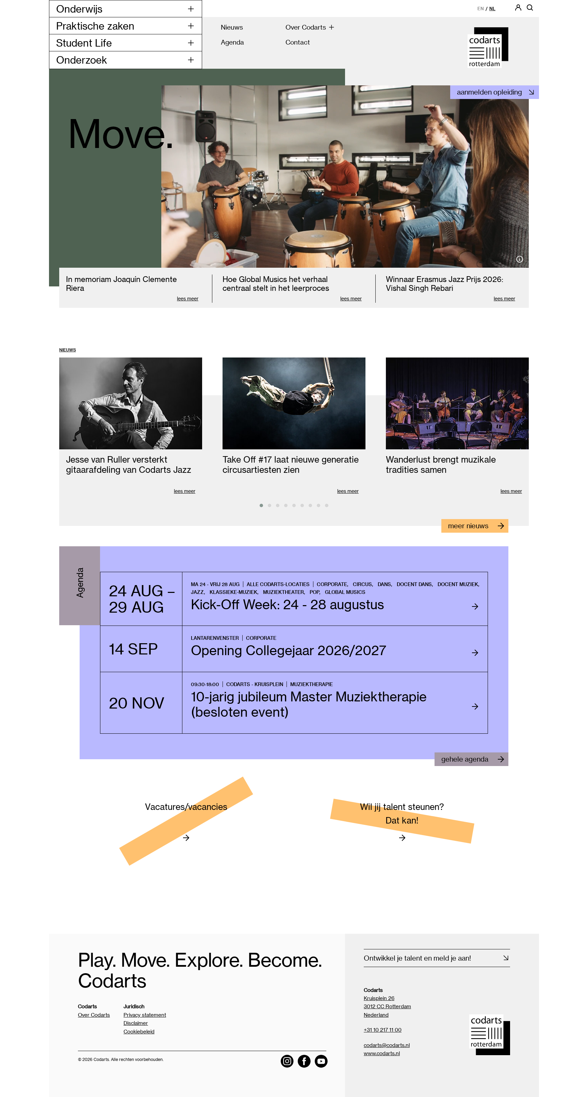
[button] (261, 505)
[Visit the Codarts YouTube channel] (321, 1061)
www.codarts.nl (382, 1053)
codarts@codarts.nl (387, 1045)
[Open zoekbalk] (530, 9)
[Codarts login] (518, 9)
